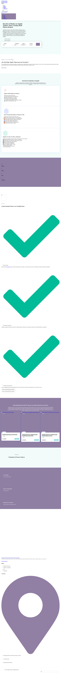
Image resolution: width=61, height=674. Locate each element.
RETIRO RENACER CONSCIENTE (9, 434)
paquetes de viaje (9, 266)
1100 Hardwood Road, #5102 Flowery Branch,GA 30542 (12, 655)
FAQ (4, 569)
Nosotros (4, 17)
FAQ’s (4, 7)
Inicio (4, 5)
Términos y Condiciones (7, 567)
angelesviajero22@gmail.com (7, 662)
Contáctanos (5, 8)
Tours (4, 6)
